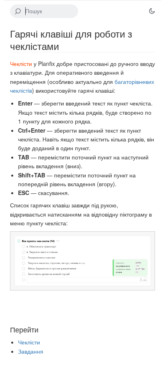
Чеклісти (21, 64)
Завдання (30, 351)
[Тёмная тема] (152, 11)
